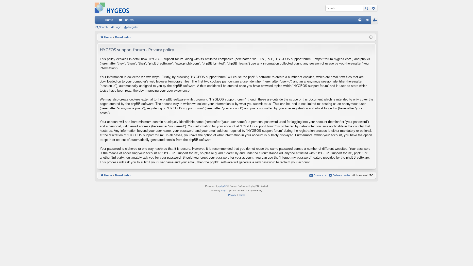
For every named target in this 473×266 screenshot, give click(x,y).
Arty (223, 190)
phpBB (223, 186)
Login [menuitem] (368, 21)
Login (118, 27)
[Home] (112, 8)
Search (103, 27)
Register (133, 27)
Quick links (99, 21)
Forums (128, 20)
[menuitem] (360, 20)
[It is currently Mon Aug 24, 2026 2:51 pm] (370, 37)
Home (109, 20)
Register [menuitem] (375, 21)
